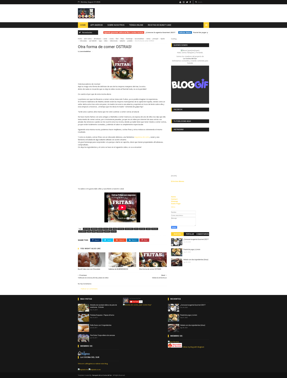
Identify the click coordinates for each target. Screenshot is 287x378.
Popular (190, 234)
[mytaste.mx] (83, 369)
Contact (174, 199)
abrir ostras (88, 39)
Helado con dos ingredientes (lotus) (195, 259)
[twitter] (187, 2)
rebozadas (83, 41)
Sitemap (174, 201)
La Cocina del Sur (89, 357)
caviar (105, 39)
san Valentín (93, 41)
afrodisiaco (97, 39)
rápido (162, 39)
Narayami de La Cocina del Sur (102, 375)
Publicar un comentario (89, 289)
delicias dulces (182, 32)
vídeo (106, 41)
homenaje (129, 39)
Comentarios (202, 234)
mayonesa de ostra (141, 137)
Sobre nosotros (115, 25)
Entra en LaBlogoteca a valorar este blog (93, 363)
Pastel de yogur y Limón (200, 32)
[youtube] (180, 2)
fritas (122, 39)
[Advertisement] (122, 171)
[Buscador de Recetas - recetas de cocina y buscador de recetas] (175, 347)
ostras (148, 39)
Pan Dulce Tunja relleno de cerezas (102, 335)
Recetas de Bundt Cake (159, 25)
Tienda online (136, 25)
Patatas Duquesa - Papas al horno (102, 315)
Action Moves (178, 181)
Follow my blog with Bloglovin (193, 347)
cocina (111, 39)
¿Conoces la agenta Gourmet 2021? (158, 32)
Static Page (175, 203)
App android (96, 25)
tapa (100, 41)
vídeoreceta (114, 41)
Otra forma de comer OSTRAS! (150, 269)
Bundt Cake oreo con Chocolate (89, 269)
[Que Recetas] (173, 342)
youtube (130, 41)
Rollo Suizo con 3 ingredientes (100, 325)
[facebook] (190, 2)
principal (156, 39)
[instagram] (184, 2)
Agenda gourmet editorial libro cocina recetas (121, 32)
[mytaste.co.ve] (95, 369)
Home (83, 25)
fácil (117, 39)
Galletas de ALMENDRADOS (118, 269)
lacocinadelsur (139, 39)
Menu (173, 207)
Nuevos (177, 234)
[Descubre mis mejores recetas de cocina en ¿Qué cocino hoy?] (137, 305)
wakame (122, 41)
